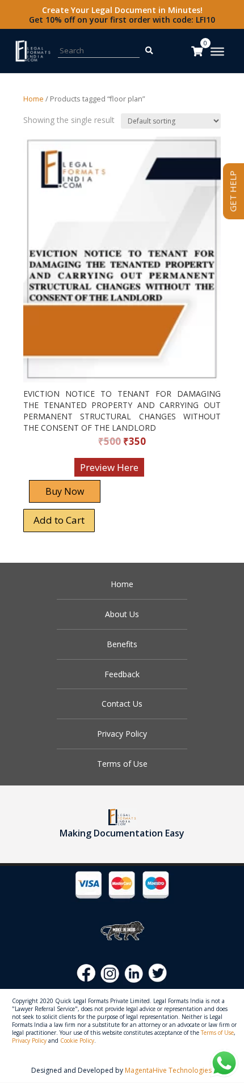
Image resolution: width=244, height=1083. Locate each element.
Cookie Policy (77, 1040)
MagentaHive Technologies (168, 1070)
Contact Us (122, 703)
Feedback (122, 674)
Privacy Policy (122, 733)
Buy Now (64, 491)
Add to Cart (59, 519)
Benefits (122, 644)
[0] (197, 51)
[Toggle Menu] (217, 52)
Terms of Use (122, 763)
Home (33, 99)
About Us (122, 614)
